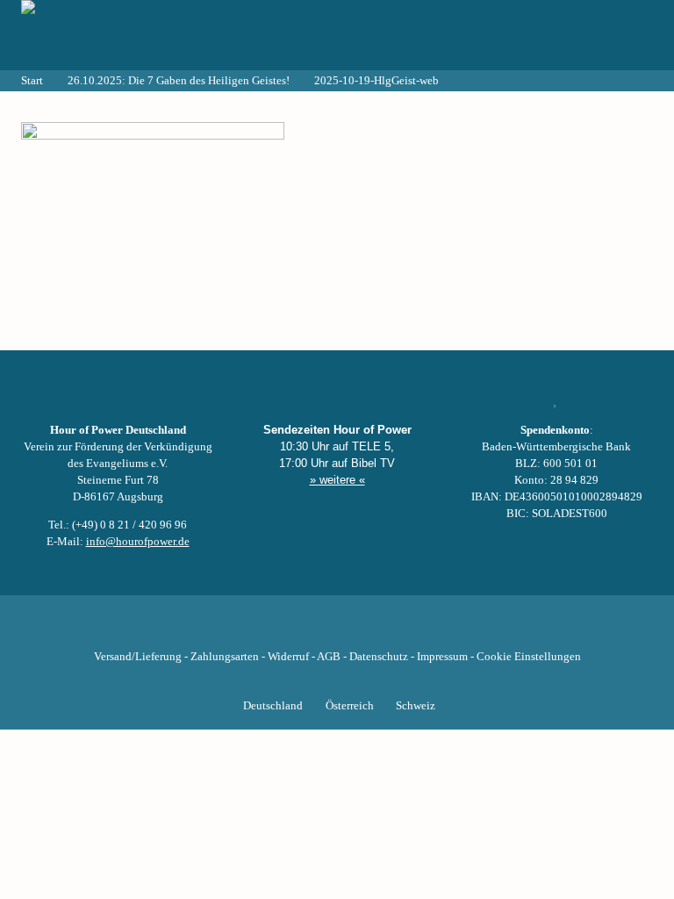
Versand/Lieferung (138, 657)
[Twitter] (277, 629)
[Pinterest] (367, 629)
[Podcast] (397, 629)
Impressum (442, 657)
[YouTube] (307, 629)
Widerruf (288, 657)
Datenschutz (378, 657)
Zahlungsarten (224, 657)
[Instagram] (337, 629)
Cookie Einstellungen (529, 657)
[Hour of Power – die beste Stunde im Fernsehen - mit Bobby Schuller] (117, 35)
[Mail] (426, 629)
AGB (329, 657)
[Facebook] (247, 629)
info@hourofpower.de (138, 542)
